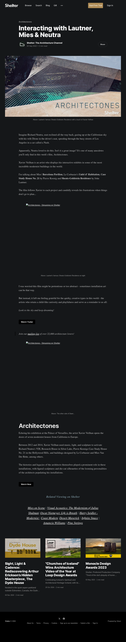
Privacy (46, 623)
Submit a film (85, 623)
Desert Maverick (69, 518)
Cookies (54, 623)
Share (102, 44)
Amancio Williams (54, 523)
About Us (30, 623)
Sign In (110, 5)
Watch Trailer (27, 322)
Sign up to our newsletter (69, 623)
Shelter (7, 621)
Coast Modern (49, 518)
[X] (59, 619)
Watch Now (26, 484)
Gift (55, 5)
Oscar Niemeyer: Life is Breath (58, 513)
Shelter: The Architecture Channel (44, 43)
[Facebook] (64, 619)
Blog (48, 5)
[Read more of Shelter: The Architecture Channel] (22, 44)
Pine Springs (75, 523)
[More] (62, 5)
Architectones (25, 22)
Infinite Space (90, 518)
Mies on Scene (36, 508)
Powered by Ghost (114, 621)
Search (39, 5)
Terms (38, 623)
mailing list (33, 333)
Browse (28, 5)
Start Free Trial (95, 5)
